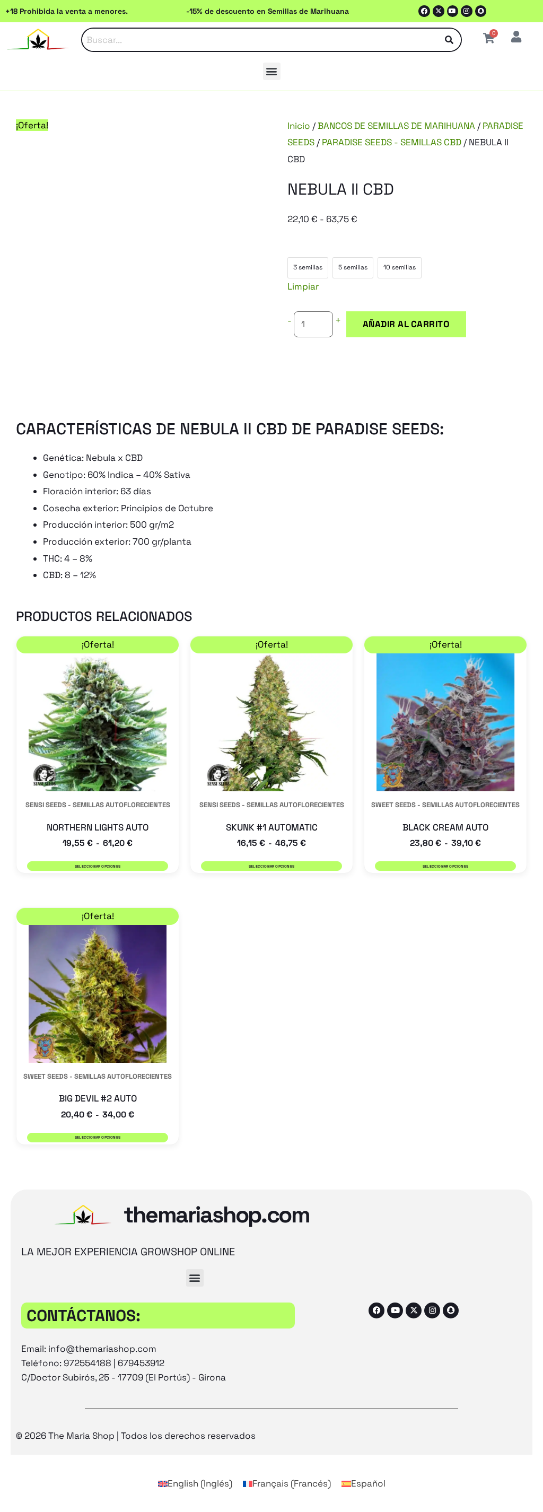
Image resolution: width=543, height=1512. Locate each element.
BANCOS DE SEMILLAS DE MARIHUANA (396, 126)
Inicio (298, 126)
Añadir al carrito (406, 324)
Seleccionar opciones (97, 866)
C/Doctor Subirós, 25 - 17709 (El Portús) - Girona (123, 1377)
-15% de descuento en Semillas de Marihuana (267, 11)
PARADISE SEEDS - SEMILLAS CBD (391, 142)
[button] (272, 71)
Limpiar (303, 286)
